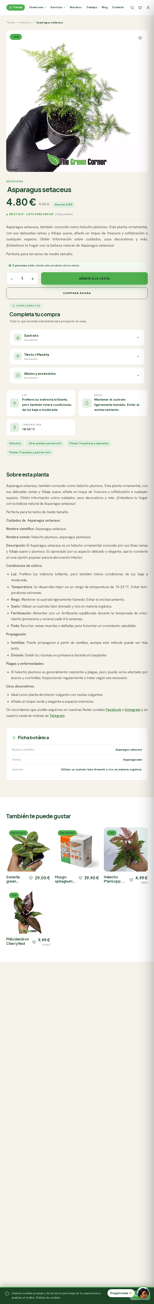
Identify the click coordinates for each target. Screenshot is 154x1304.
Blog (105, 7)
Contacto (118, 7)
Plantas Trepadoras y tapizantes (89, 443)
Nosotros (76, 7)
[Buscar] (132, 8)
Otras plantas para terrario (45, 443)
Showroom (36, 7)
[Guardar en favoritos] (140, 37)
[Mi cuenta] (148, 8)
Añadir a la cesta (94, 278)
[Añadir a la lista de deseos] (30, 877)
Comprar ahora (77, 293)
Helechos (25, 22)
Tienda (17, 7)
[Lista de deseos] (140, 8)
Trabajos (91, 7)
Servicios (56, 7)
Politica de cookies (48, 1297)
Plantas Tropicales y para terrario (30, 452)
